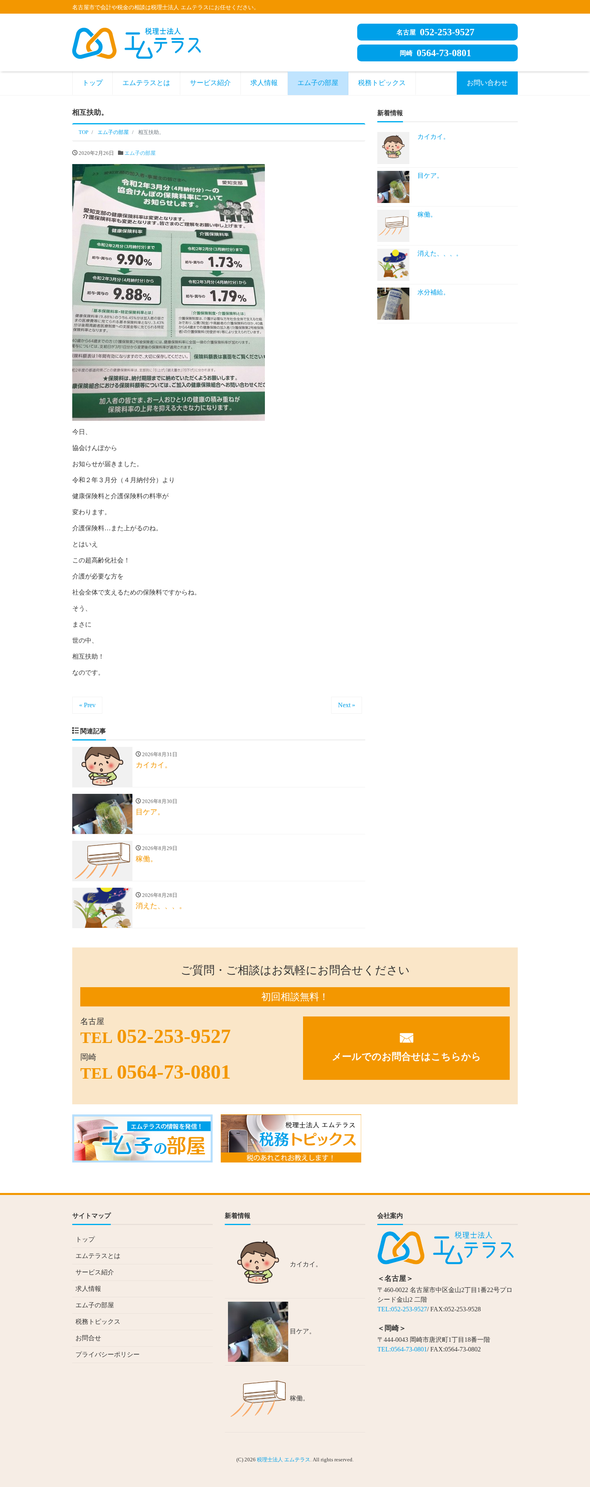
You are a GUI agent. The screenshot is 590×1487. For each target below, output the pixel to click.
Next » (346, 705)
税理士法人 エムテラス (283, 1460)
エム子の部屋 (317, 83)
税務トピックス (382, 83)
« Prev (87, 705)
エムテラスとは (146, 83)
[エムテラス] (136, 42)
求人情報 (264, 83)
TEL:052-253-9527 (402, 1309)
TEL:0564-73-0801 (402, 1349)
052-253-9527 (435, 32)
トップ (92, 83)
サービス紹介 (210, 83)
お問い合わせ (487, 83)
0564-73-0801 (435, 53)
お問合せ (88, 1338)
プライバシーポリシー (107, 1354)
